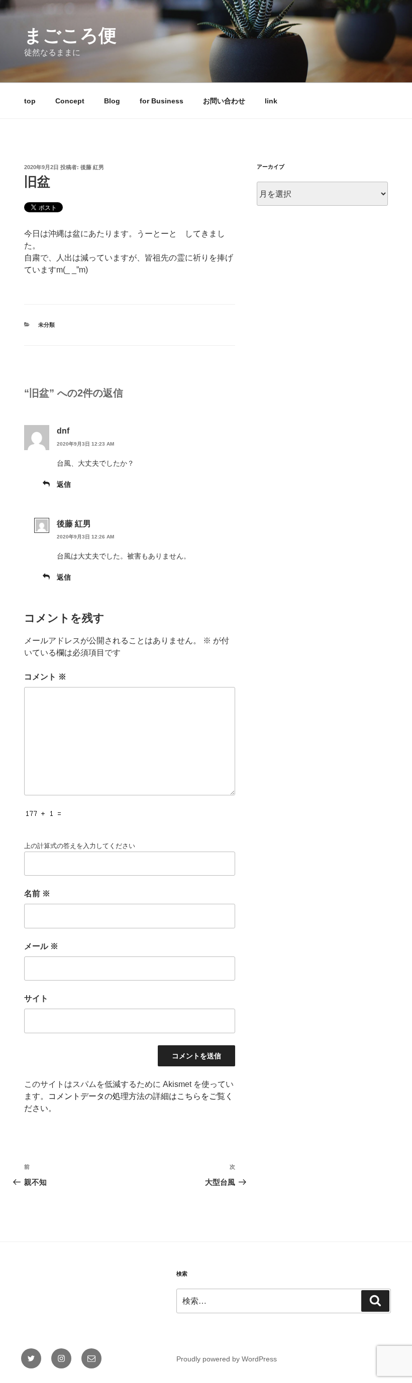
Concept (69, 101)
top (30, 101)
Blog (112, 101)
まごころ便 (70, 35)
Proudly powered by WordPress (226, 1359)
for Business (161, 101)
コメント (45, 676)
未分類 (46, 325)
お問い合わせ (224, 101)
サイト (36, 998)
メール (41, 946)
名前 (37, 893)
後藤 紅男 (92, 167)
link (271, 101)
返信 (64, 484)
